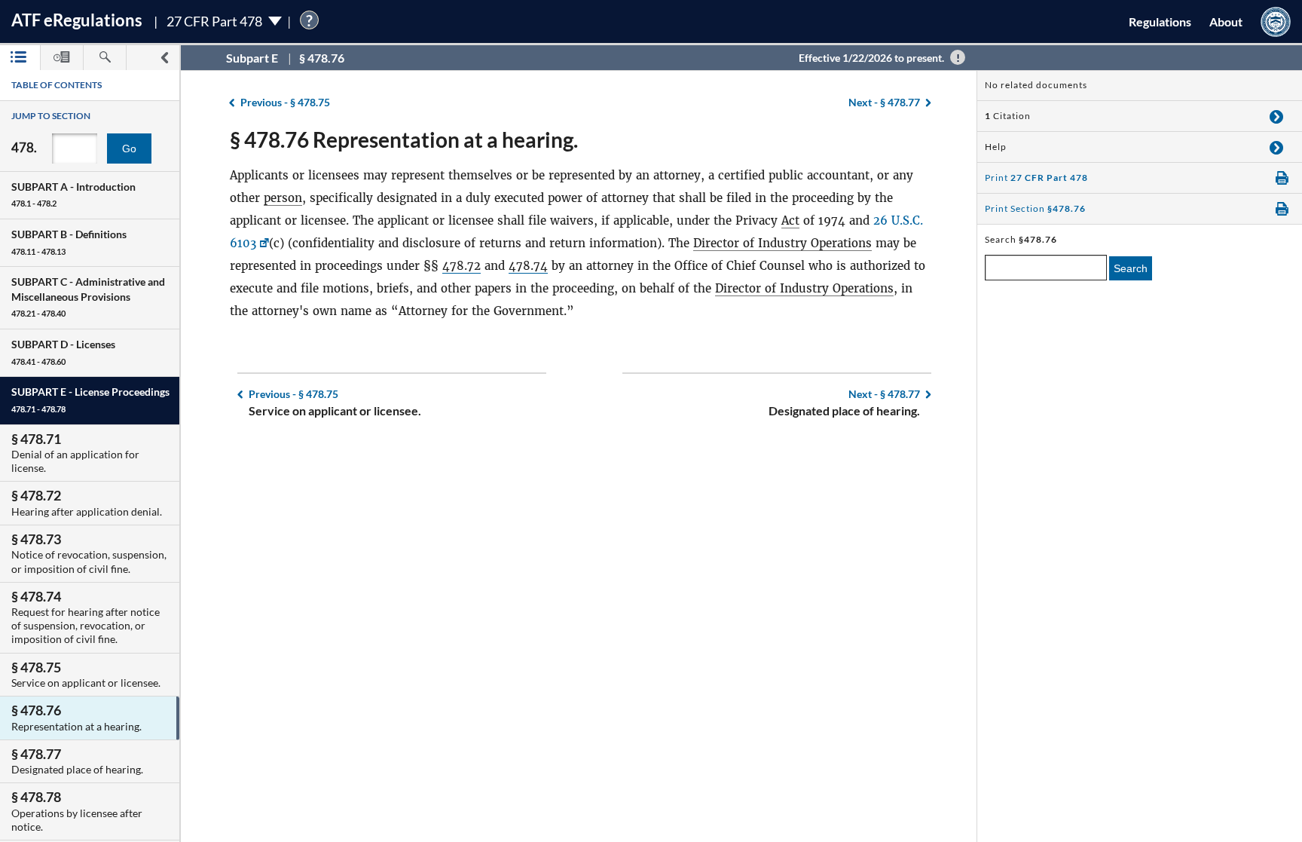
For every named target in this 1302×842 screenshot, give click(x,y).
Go (129, 148)
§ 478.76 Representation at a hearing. (404, 139)
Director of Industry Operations (782, 243)
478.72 (461, 266)
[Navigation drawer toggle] (164, 57)
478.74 (528, 266)
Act (790, 220)
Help (996, 146)
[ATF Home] (1276, 21)
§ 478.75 (285, 102)
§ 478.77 (884, 102)
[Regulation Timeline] (62, 57)
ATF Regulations (76, 20)
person (283, 198)
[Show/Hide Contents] (1276, 116)
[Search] (105, 57)
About (1225, 21)
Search (1131, 268)
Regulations (1160, 21)
